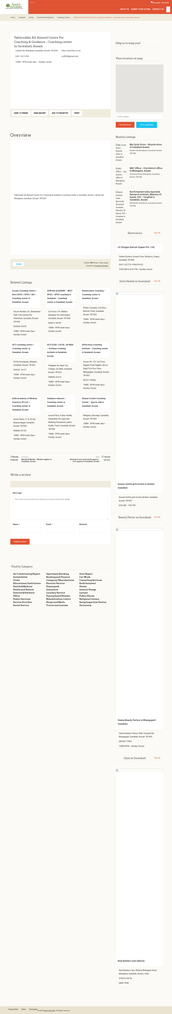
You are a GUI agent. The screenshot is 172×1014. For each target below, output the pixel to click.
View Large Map (146, 125)
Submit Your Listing (140, 9)
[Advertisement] (60, 85)
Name (16, 524)
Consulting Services (90, 580)
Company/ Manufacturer (60, 580)
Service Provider (22, 602)
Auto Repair (86, 574)
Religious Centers (89, 599)
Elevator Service (55, 583)
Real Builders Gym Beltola (131, 961)
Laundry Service (55, 593)
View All (157, 233)
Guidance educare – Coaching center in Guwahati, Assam (56, 402)
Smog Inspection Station (92, 602)
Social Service (21, 605)
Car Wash (84, 577)
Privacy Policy (13, 1009)
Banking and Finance (58, 577)
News (24, 1009)
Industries (52, 589)
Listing (31, 17)
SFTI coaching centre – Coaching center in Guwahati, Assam (23, 348)
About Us (124, 9)
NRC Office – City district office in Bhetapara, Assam (146, 169)
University (85, 605)
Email (49, 524)
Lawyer (83, 593)
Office (16, 596)
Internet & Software (24, 593)
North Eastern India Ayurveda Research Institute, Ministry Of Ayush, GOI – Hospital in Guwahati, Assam (145, 195)
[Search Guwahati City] (14, 6)
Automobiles (20, 577)
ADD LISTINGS (168, 9)
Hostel (83, 586)
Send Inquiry (40, 113)
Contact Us (158, 9)
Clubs (16, 580)
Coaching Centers (63, 17)
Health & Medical (22, 586)
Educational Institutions (45, 17)
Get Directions (125, 125)
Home (32, 2)
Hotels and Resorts (23, 589)
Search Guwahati (49, 1010)
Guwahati (165, 3)
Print (77, 113)
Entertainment (87, 583)
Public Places (86, 596)
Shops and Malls (55, 602)
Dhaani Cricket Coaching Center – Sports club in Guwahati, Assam (93, 402)
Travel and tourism (57, 605)
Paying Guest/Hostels (58, 596)
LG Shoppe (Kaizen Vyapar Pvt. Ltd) (136, 247)
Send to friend (21, 113)
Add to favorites (60, 113)
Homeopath (52, 586)
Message (17, 493)
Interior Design (87, 589)
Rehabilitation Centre (58, 599)
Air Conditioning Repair (26, 574)
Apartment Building (57, 574)
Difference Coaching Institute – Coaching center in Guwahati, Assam (95, 348)
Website (83, 524)
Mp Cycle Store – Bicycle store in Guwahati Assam (146, 145)
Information (33, 1009)
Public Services (21, 599)
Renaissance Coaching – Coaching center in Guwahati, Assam (93, 295)
